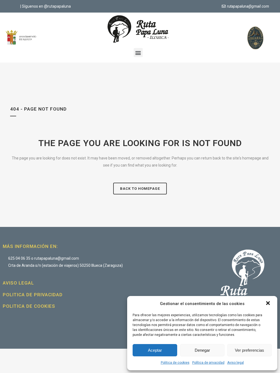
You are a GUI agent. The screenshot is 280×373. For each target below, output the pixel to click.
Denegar (202, 350)
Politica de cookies (175, 363)
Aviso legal (235, 363)
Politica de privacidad (33, 294)
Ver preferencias (249, 350)
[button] (268, 303)
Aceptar (155, 350)
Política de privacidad (208, 363)
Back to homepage (140, 189)
